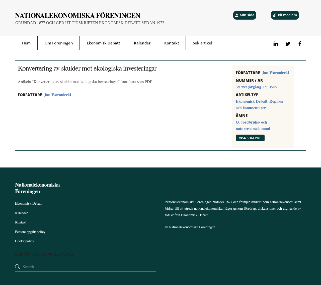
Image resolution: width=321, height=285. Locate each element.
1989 (273, 87)
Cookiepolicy (24, 241)
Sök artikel (202, 42)
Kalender (142, 42)
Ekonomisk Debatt (103, 42)
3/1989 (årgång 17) (251, 87)
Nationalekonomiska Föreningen (192, 226)
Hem (26, 42)
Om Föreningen (59, 42)
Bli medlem (287, 15)
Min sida (247, 15)
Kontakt (171, 42)
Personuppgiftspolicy (30, 231)
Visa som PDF (250, 138)
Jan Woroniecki (57, 94)
